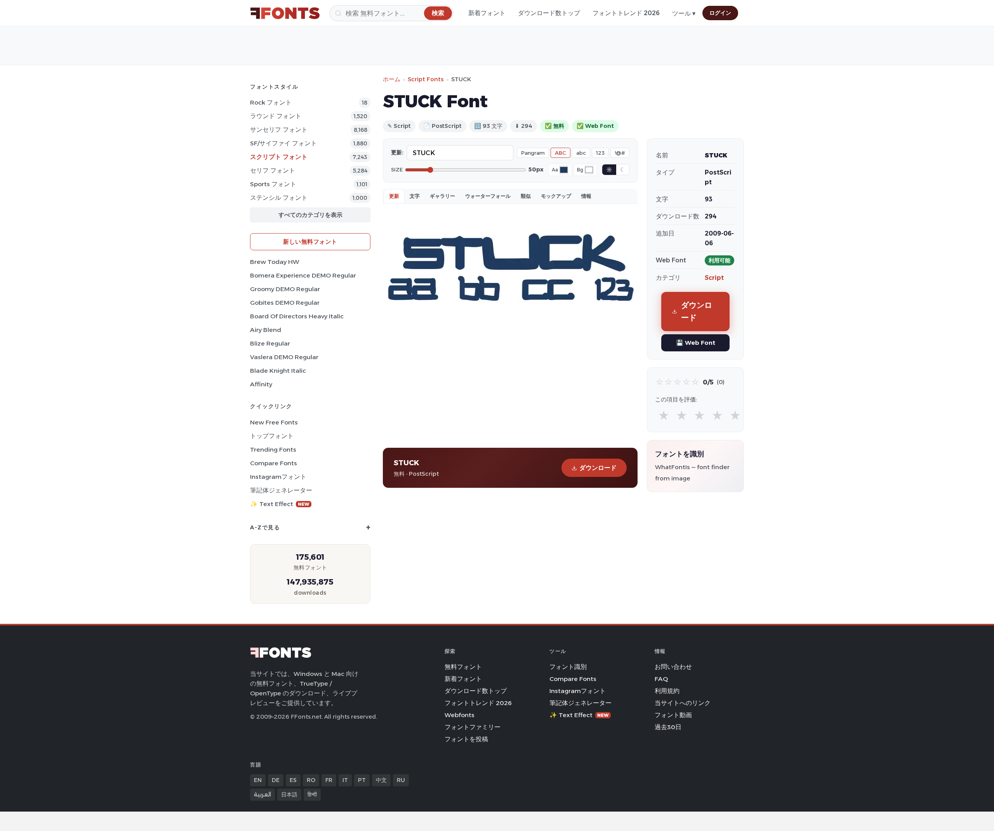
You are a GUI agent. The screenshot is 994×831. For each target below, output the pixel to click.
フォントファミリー (472, 727)
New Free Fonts (274, 422)
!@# (620, 153)
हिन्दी (312, 794)
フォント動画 (673, 715)
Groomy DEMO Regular (285, 289)
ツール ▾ (683, 13)
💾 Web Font (695, 342)
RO (311, 780)
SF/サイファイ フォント (283, 143)
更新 (394, 196)
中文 (381, 780)
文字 (415, 196)
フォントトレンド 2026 (626, 13)
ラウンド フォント (275, 116)
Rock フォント (271, 102)
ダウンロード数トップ (549, 13)
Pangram (533, 153)
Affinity (261, 384)
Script (714, 277)
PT (362, 780)
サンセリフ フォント (279, 129)
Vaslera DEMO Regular (284, 357)
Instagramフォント (278, 476)
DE (276, 780)
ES (293, 780)
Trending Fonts (273, 449)
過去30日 (668, 727)
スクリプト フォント (279, 157)
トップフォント (272, 436)
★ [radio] (664, 415)
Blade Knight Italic (278, 370)
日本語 (289, 794)
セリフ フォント (272, 170)
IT (345, 780)
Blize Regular (270, 343)
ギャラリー (442, 196)
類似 (526, 196)
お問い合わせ (673, 666)
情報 (586, 196)
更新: (397, 152)
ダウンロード (598, 467)
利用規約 (667, 691)
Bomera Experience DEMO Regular (303, 275)
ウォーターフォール (488, 196)
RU (401, 780)
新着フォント (487, 13)
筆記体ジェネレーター (281, 490)
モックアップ (556, 196)
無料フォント (463, 666)
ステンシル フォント (279, 197)
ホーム (391, 79)
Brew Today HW (274, 261)
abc (581, 153)
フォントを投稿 (466, 739)
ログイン (720, 12)
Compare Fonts (273, 463)
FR (328, 780)
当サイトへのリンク (683, 703)
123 (600, 153)
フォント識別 (568, 666)
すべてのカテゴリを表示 (310, 214)
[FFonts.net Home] (285, 13)
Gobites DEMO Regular (285, 302)
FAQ (661, 679)
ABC (560, 153)
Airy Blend (265, 329)
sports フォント (273, 184)
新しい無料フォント (310, 241)
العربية (262, 794)
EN (258, 780)
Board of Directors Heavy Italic (297, 316)
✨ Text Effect (279, 504)
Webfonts (459, 715)
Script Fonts (426, 79)
